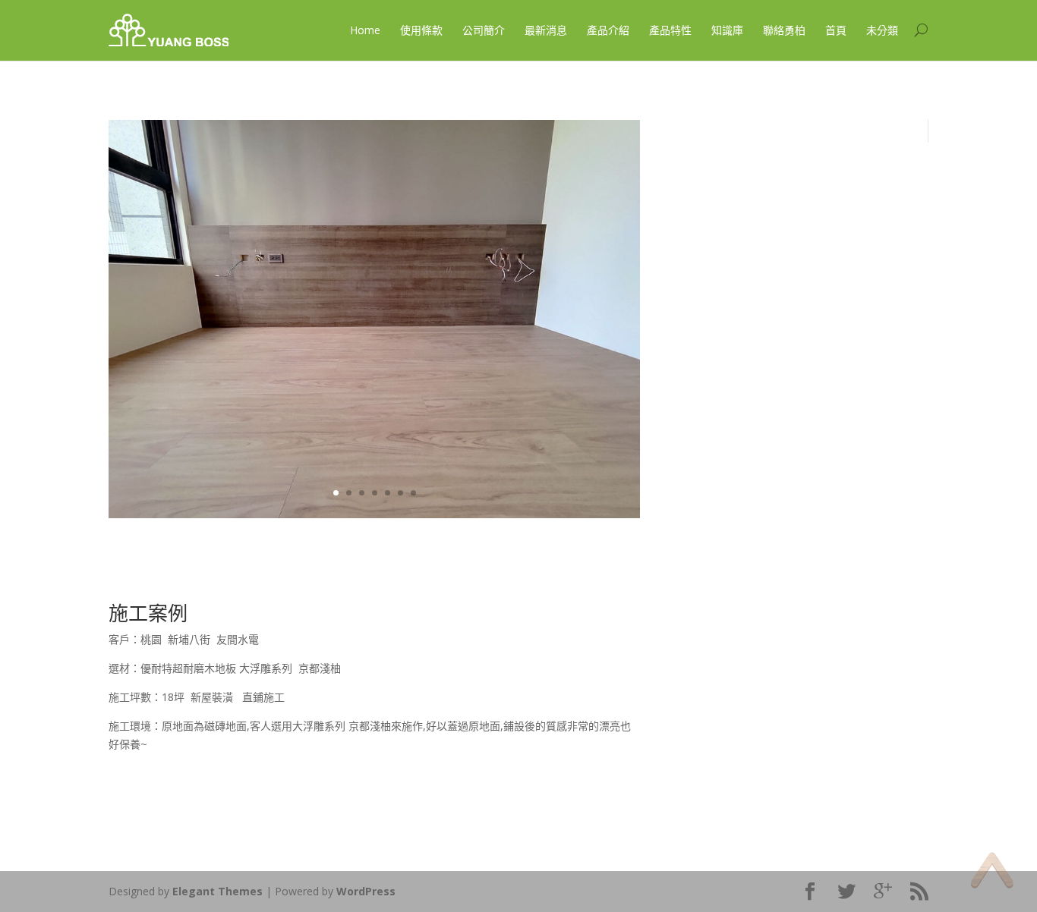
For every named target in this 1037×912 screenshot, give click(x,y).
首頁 (835, 30)
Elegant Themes (217, 891)
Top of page (991, 870)
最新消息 (546, 30)
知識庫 (727, 30)
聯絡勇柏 (784, 30)
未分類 (882, 30)
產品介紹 (608, 30)
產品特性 (670, 30)
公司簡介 (483, 30)
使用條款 (421, 30)
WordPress (366, 891)
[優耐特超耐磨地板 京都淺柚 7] (374, 514)
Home (365, 30)
